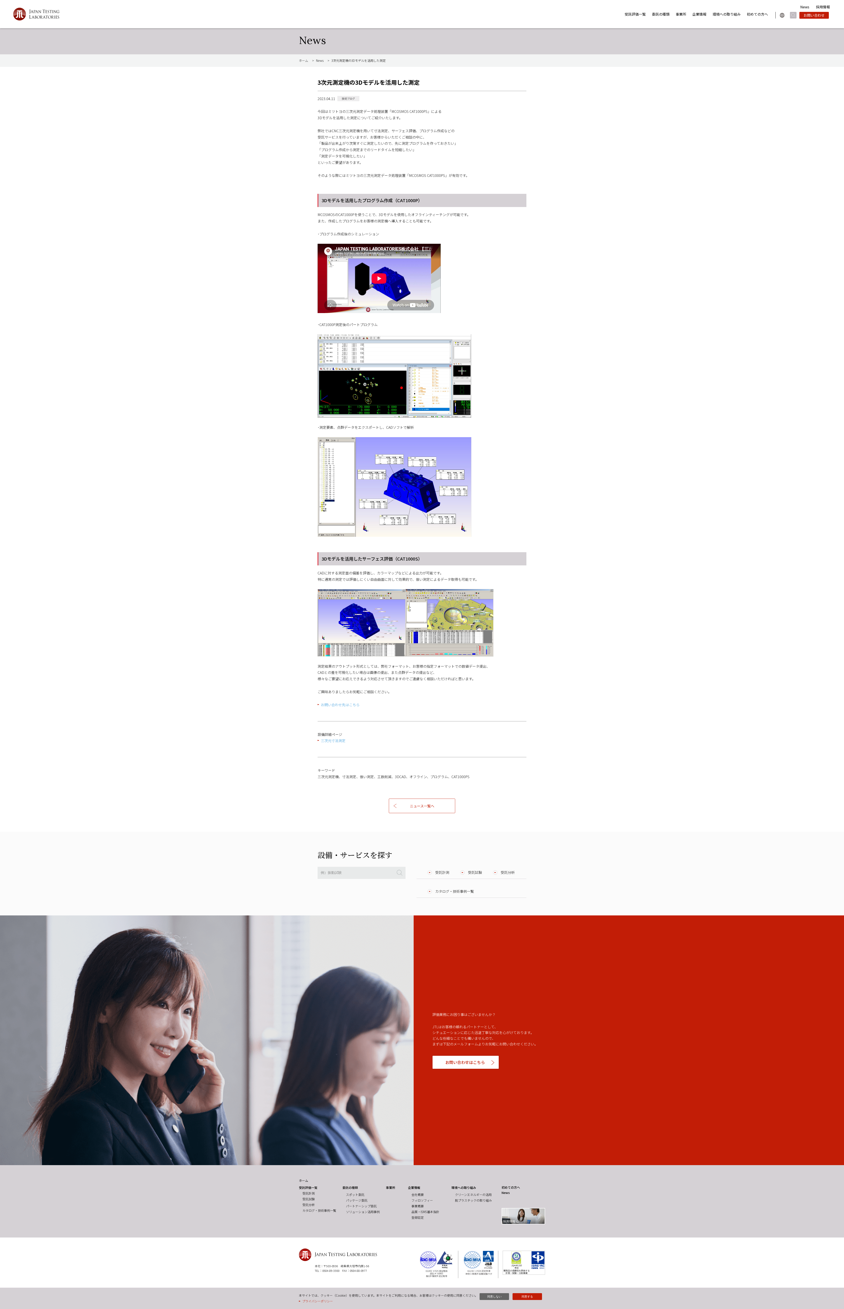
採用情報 (823, 6)
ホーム (303, 60)
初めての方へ (757, 14)
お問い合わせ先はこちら (340, 704)
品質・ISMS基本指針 (425, 1212)
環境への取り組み (727, 14)
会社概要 (417, 1194)
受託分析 (508, 872)
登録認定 (417, 1217)
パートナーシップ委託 (361, 1206)
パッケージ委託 (356, 1200)
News (804, 6)
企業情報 (699, 14)
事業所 (681, 14)
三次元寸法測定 (333, 740)
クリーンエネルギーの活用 (473, 1194)
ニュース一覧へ (422, 805)
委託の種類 (660, 14)
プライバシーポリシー (317, 1301)
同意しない (494, 1296)
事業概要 (417, 1206)
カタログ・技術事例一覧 (454, 891)
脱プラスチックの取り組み (473, 1200)
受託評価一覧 (635, 14)
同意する (527, 1296)
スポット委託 (355, 1194)
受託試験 (475, 872)
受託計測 (442, 872)
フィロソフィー (422, 1200)
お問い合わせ (814, 15)
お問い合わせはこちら (465, 1062)
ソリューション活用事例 (363, 1212)
